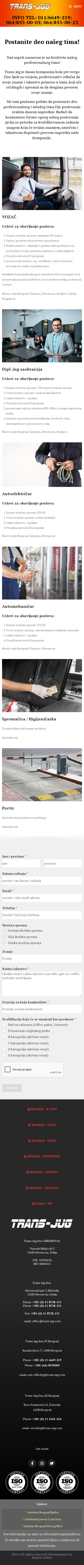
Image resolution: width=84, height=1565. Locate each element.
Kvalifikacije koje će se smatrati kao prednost (39, 1019)
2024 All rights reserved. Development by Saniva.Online (42, 1556)
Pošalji (12, 1087)
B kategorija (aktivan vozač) (28, 1037)
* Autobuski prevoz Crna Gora (42, 1519)
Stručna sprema (14, 925)
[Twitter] (52, 1463)
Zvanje (7, 951)
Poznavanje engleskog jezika (29, 1030)
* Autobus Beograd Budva (42, 1512)
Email (8, 891)
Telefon (9, 908)
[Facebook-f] (32, 1463)
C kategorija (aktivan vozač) (28, 1043)
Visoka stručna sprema (24, 943)
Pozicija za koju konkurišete (25, 1002)
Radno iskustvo (15, 969)
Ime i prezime (14, 856)
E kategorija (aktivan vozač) (28, 1055)
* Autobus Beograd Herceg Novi (42, 1526)
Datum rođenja (15, 874)
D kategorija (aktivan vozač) (28, 1049)
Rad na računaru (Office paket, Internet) (38, 1024)
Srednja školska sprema (25, 930)
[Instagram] (42, 1463)
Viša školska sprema (22, 937)
